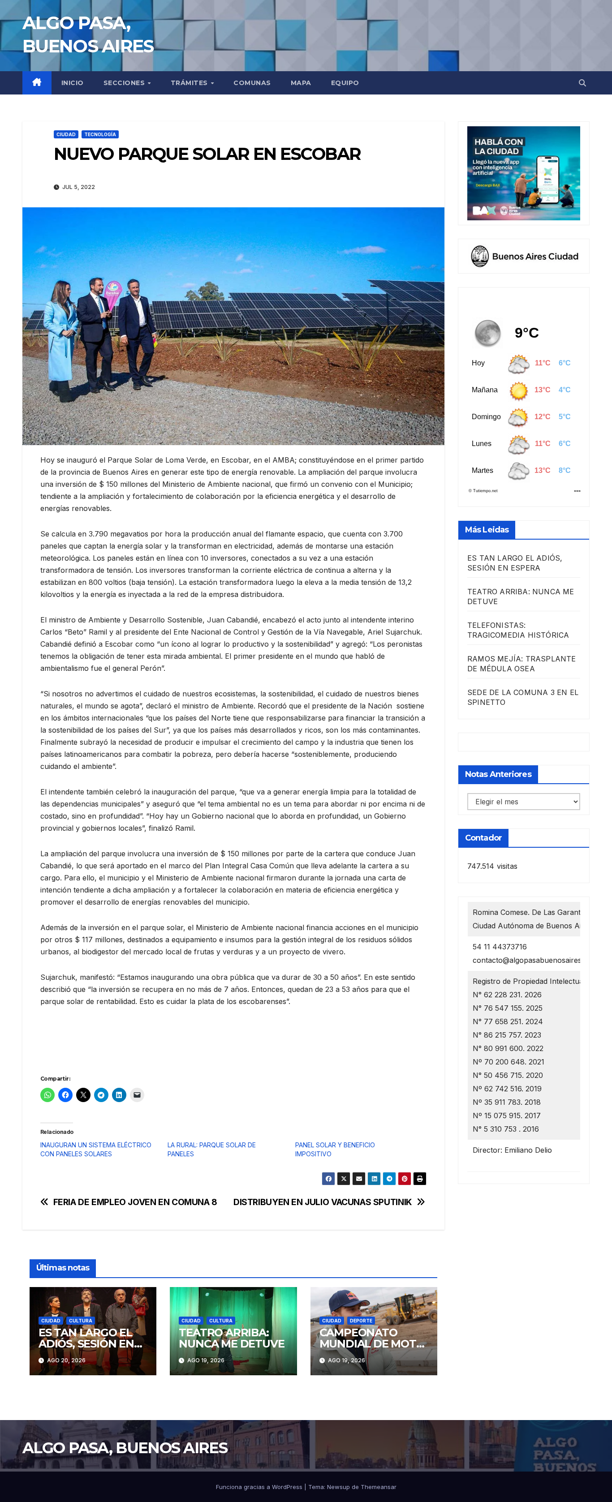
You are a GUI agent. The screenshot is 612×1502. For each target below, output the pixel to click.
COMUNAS (252, 83)
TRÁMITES (190, 83)
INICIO (72, 83)
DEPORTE (361, 1320)
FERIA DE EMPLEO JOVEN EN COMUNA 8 (135, 1202)
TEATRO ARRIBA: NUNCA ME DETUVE (231, 1338)
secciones (125, 83)
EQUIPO (345, 83)
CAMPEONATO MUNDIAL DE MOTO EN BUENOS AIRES (372, 1343)
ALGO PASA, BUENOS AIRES (124, 1447)
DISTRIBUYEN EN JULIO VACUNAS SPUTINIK (322, 1202)
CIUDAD (66, 134)
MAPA (301, 83)
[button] (582, 82)
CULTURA (80, 1320)
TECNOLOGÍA (100, 134)
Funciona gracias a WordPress (260, 1486)
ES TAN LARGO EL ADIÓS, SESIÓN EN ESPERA (86, 1343)
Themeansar (379, 1486)
